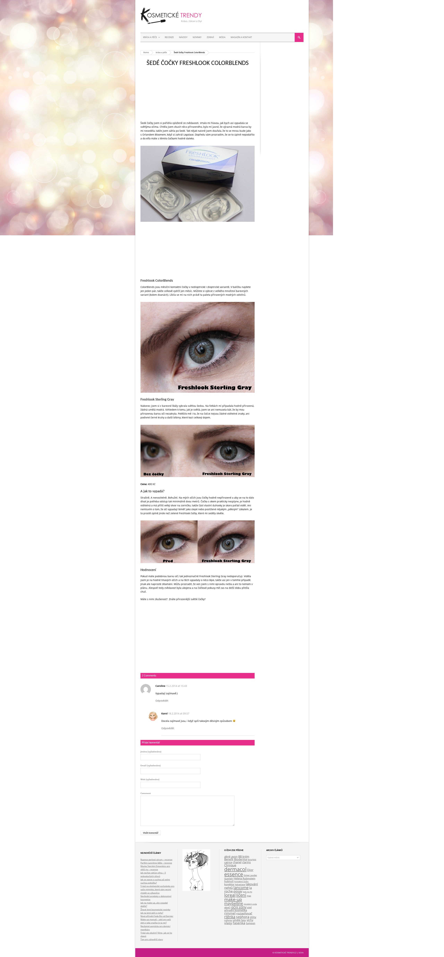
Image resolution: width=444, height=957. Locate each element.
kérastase (240, 884)
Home (146, 52)
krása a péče (161, 52)
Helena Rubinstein (244, 878)
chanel (237, 862)
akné (227, 856)
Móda (222, 37)
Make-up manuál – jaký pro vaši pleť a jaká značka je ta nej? (155, 921)
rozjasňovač (244, 913)
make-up (233, 899)
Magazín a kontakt (241, 37)
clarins (246, 862)
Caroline (160, 686)
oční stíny (238, 907)
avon (234, 856)
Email (150, 766)
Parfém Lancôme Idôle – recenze (156, 862)
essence (233, 874)
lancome (241, 887)
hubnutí (229, 881)
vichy (250, 920)
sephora (242, 916)
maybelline (233, 903)
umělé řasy (239, 920)
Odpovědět (161, 700)
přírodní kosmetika (235, 910)
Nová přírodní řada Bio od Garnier (156, 916)
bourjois (252, 859)
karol (164, 713)
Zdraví (210, 37)
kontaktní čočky (241, 881)
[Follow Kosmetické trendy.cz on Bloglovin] (196, 890)
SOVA (301, 952)
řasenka (239, 923)
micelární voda (250, 904)
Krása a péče (148, 37)
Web (149, 779)
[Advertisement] (197, 97)
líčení (241, 895)
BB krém (243, 856)
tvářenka (228, 920)
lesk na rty (247, 892)
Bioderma (240, 859)
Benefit (228, 859)
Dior (250, 870)
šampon (250, 923)
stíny (253, 917)
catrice (228, 862)
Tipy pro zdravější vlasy (151, 939)
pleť (249, 907)
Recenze (169, 37)
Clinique (230, 865)
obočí (227, 907)
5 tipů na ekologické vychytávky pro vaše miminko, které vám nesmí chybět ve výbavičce (157, 889)
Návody (183, 37)
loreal (230, 895)
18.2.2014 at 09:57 (178, 713)
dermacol (235, 869)
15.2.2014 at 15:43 (176, 686)
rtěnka (229, 916)
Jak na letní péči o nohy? (151, 912)
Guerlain (228, 878)
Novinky (197, 37)
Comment (145, 793)
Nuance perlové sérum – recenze (156, 859)
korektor (229, 884)
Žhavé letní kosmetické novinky (155, 909)
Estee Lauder (250, 875)
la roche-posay (238, 889)
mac (249, 895)
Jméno (150, 752)
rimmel (230, 913)
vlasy (228, 923)
